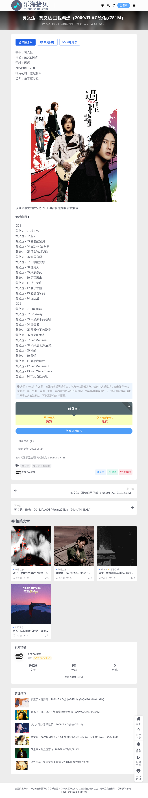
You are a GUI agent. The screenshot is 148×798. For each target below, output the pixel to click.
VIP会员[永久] (106, 417)
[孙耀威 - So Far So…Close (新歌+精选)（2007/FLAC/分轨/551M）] (74, 546)
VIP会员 (51, 417)
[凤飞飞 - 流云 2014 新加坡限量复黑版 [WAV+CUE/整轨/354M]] (22, 715)
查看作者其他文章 (74, 677)
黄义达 (25, 465)
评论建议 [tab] (71, 42)
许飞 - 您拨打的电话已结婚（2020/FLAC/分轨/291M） (31, 574)
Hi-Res (104, 569)
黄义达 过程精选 (41, 465)
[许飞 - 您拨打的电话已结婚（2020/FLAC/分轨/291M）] (31, 546)
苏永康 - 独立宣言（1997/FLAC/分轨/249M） (56, 749)
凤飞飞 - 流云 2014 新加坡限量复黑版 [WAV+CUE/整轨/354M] (66, 711)
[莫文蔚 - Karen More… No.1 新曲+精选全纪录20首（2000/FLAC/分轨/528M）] (22, 740)
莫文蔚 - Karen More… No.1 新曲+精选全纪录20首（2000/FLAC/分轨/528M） (75, 737)
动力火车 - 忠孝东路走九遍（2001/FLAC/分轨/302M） (61, 762)
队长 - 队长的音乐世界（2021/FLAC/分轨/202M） (31, 632)
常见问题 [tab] (49, 42)
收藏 (114, 472)
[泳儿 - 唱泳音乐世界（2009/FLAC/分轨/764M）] (22, 728)
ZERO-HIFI (28, 472)
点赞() (127, 472)
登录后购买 (75, 431)
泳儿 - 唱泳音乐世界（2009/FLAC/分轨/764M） (57, 724)
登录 (125, 5)
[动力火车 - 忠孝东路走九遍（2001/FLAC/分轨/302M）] (22, 765)
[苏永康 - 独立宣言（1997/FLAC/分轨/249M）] (22, 753)
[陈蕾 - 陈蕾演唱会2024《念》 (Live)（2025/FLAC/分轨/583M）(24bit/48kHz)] (117, 546)
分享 (102, 472)
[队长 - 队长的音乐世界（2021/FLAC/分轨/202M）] (31, 604)
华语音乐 (69, 23)
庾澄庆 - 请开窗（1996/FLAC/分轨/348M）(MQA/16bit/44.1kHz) (67, 699)
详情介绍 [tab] (26, 42)
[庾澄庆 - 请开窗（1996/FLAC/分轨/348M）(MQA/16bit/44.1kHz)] (22, 702)
